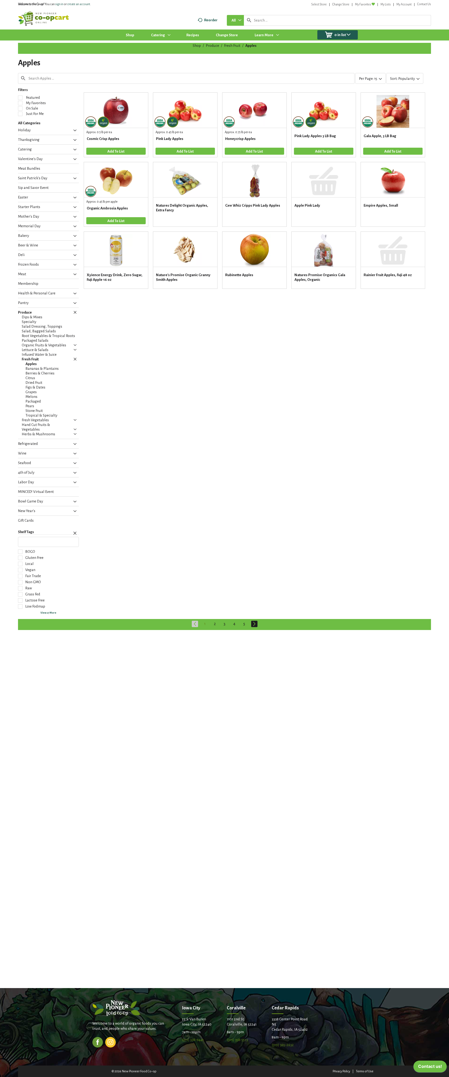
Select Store (319, 4)
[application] (430, 1067)
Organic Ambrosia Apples (107, 208)
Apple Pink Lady (307, 205)
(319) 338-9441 (193, 1040)
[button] (74, 130)
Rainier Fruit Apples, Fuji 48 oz (388, 275)
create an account (78, 4)
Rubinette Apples (239, 275)
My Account (404, 4)
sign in (59, 4)
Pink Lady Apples (169, 139)
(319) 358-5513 (237, 1040)
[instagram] (110, 1042)
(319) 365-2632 (283, 1045)
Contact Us (424, 4)
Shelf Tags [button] (26, 532)
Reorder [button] (210, 20)
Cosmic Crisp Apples (103, 139)
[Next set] (254, 624)
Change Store (340, 4)
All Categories (29, 123)
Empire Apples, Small (381, 205)
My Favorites (363, 4)
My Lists (385, 4)
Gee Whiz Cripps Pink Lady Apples (252, 205)
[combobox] (235, 20)
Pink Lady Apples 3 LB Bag (315, 136)
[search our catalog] (249, 20)
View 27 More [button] (48, 612)
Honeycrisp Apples (240, 139)
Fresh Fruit (232, 46)
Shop (197, 46)
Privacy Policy (341, 1071)
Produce (212, 46)
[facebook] (97, 1042)
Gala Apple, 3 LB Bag (380, 136)
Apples (251, 46)
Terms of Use (364, 1071)
